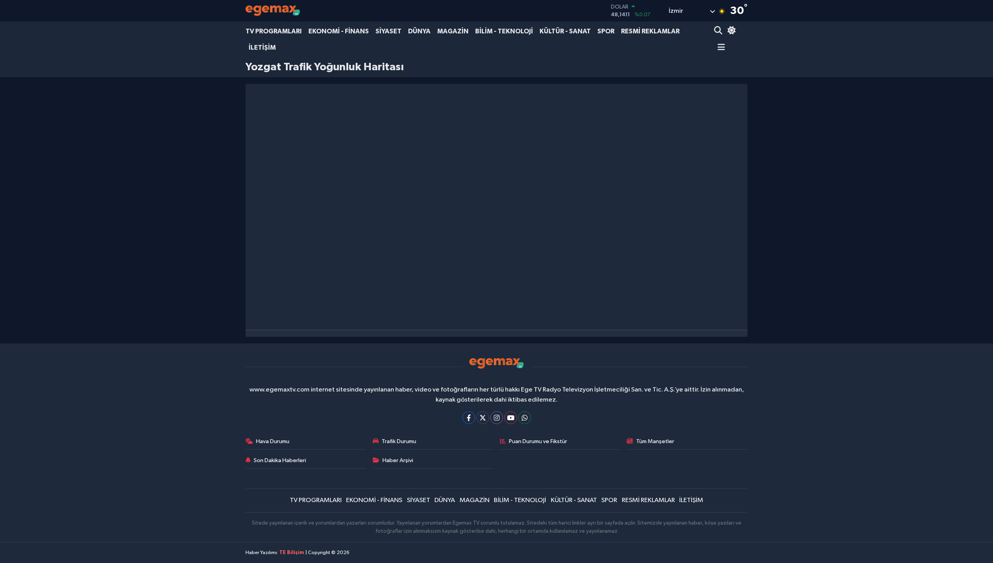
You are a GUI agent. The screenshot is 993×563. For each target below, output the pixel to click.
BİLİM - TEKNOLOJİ (504, 31)
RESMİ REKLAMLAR (650, 31)
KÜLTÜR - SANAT (565, 31)
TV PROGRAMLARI (274, 31)
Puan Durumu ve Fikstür (538, 441)
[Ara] (719, 31)
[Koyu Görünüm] (730, 31)
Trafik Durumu (399, 441)
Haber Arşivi (397, 460)
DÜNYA (419, 31)
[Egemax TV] (273, 10)
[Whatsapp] (524, 417)
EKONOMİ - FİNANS (338, 31)
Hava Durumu (272, 441)
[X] (482, 417)
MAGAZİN (453, 31)
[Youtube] (510, 417)
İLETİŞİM (262, 47)
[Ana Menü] (719, 48)
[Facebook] (468, 417)
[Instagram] (496, 417)
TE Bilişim (291, 552)
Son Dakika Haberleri (280, 460)
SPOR (605, 31)
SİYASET (388, 31)
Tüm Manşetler (655, 441)
